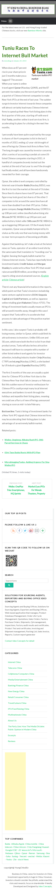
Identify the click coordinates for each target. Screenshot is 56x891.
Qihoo (17, 853)
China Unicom (19, 847)
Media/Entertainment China (20, 679)
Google (8, 850)
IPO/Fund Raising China (18, 709)
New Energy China (16, 691)
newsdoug (7, 61)
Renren (32, 853)
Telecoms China (15, 668)
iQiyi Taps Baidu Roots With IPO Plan (22, 452)
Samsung (41, 853)
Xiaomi (46, 856)
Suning (15, 856)
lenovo (25, 850)
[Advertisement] (15, 791)
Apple (21, 844)
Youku (9, 859)
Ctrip (29, 847)
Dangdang (36, 847)
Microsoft (37, 850)
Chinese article (16, 279)
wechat (31, 856)
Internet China (14, 662)
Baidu (7, 844)
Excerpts (12, 735)
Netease (9, 853)
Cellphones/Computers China (21, 674)
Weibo (39, 856)
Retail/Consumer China (18, 697)
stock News (23, 859)
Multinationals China (17, 714)
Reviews (11, 741)
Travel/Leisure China (17, 703)
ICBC (15, 850)
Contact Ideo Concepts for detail (19, 641)
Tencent (23, 856)
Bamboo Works (35, 30)
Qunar (24, 853)
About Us (12, 720)
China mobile (31, 844)
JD (19, 850)
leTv (30, 850)
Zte (14, 859)
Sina (48, 853)
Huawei (45, 847)
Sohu (8, 856)
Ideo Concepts (45, 886)
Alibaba (14, 844)
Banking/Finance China (18, 685)
